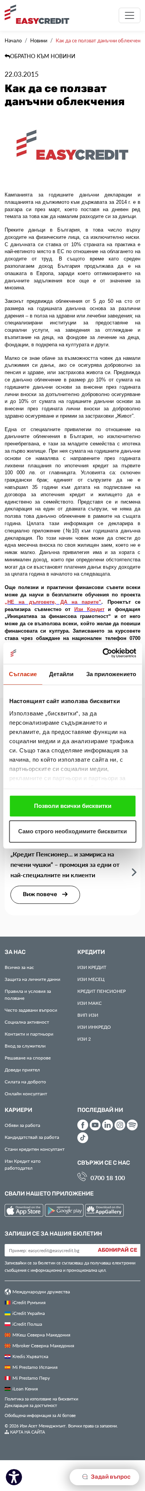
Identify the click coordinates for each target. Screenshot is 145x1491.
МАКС (89, 1003)
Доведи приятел (22, 1069)
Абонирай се (117, 1250)
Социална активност (27, 1022)
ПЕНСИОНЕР (101, 991)
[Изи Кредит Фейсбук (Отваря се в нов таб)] (82, 1125)
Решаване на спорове (28, 1057)
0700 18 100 (107, 1177)
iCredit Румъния (29, 1302)
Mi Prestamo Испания (35, 1367)
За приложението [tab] (111, 674)
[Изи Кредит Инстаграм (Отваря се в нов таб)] (119, 1125)
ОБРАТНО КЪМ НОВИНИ (42, 56)
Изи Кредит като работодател (23, 1164)
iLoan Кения (25, 1388)
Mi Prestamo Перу (31, 1378)
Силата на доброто (25, 1081)
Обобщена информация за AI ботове (40, 1415)
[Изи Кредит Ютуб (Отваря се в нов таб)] (95, 1125)
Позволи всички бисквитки (72, 806)
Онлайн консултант (26, 1093)
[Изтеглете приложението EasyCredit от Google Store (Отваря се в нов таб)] (65, 1211)
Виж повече (40, 894)
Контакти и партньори (29, 1034)
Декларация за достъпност (31, 1405)
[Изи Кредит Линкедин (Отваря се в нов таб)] (107, 1125)
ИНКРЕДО (94, 1027)
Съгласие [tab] (23, 674)
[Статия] (134, 871)
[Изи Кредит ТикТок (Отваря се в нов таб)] (82, 1137)
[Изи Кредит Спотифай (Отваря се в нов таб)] (132, 1125)
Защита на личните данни (32, 979)
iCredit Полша (27, 1324)
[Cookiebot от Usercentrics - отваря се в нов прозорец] (103, 653)
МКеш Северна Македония (41, 1334)
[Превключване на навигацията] (129, 15)
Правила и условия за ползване (28, 994)
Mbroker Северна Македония (43, 1345)
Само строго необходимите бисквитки (72, 831)
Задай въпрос (110, 1477)
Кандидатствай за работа (32, 1137)
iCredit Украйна (28, 1313)
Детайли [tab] (61, 674)
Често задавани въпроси (31, 1010)
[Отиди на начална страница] (40, 14)
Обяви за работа (22, 1125)
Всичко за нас (19, 967)
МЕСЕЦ (90, 979)
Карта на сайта (27, 1432)
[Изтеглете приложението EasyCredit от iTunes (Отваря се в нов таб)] (25, 1211)
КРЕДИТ (91, 967)
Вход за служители (25, 1046)
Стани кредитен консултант (35, 1149)
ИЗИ (87, 1015)
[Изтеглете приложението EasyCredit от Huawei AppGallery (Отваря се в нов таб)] (104, 1211)
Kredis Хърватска (30, 1356)
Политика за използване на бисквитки (41, 1399)
